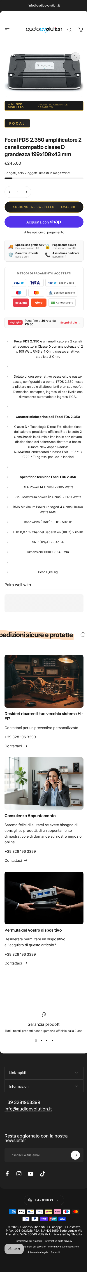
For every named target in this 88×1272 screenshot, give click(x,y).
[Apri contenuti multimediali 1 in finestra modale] (75, 56)
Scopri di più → (70, 322)
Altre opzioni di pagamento (44, 232)
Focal (17, 123)
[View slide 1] (36, 1040)
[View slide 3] (46, 1040)
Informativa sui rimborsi (27, 1259)
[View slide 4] (52, 1040)
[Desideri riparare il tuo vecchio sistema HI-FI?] (44, 681)
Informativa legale (36, 1270)
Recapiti (53, 1270)
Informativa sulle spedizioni (61, 1264)
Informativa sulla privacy (57, 1259)
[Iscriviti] (71, 1169)
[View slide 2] (41, 1040)
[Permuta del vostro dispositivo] (44, 898)
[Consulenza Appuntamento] (44, 783)
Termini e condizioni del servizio (26, 1264)
